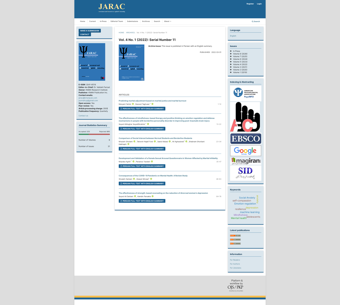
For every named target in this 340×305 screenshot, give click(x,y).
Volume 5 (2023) (239, 62)
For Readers (235, 260)
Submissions (132, 21)
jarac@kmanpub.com (88, 98)
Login (259, 4)
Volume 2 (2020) (239, 70)
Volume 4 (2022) (239, 64)
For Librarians (235, 268)
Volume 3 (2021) (239, 67)
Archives (146, 21)
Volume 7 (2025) (239, 56)
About (167, 21)
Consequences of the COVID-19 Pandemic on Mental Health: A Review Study (153, 175)
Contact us (83, 115)
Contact (84, 34)
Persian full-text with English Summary (143, 109)
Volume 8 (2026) (239, 54)
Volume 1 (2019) (239, 72)
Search (157, 21)
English (233, 36)
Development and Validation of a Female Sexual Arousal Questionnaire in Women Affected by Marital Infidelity (168, 158)
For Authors (235, 264)
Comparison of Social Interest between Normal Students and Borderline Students (155, 138)
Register (250, 4)
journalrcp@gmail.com (88, 100)
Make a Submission (89, 31)
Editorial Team (117, 21)
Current (92, 21)
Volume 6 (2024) (239, 59)
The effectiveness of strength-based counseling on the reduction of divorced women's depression (163, 193)
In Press (103, 21)
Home (82, 21)
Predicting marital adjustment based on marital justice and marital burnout (152, 101)
